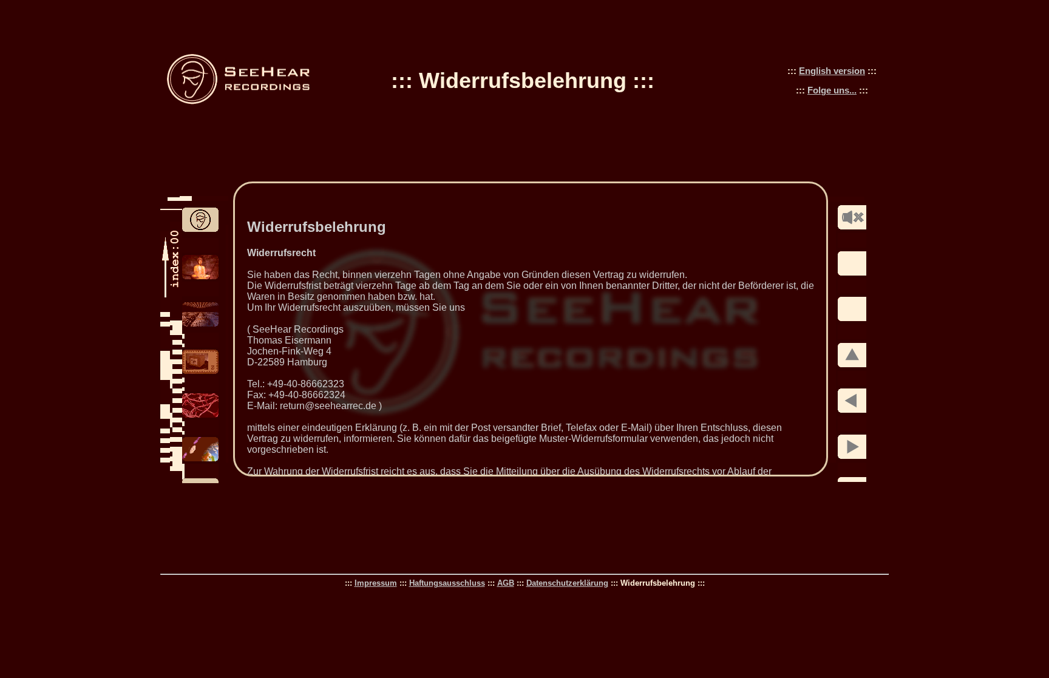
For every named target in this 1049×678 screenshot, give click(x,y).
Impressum (376, 583)
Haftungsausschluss (447, 583)
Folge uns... (832, 90)
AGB (505, 583)
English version (832, 71)
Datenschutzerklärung (567, 583)
